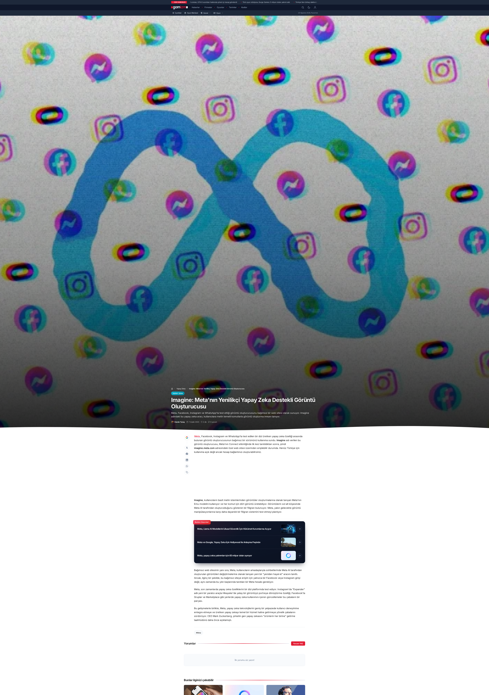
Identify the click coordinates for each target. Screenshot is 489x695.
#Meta (198, 633)
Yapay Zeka (180, 389)
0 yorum (213, 422)
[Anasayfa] (172, 389)
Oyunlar (220, 7)
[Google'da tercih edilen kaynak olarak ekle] (186, 437)
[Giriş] (315, 7)
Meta (197, 436)
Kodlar (244, 7)
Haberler (196, 7)
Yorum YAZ (298, 643)
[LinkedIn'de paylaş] (186, 460)
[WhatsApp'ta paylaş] (186, 466)
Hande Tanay (179, 422)
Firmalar (208, 7)
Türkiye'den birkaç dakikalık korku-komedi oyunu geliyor (317, 2)
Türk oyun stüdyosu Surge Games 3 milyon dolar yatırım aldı (266, 2)
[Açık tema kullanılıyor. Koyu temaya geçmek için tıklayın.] (309, 7)
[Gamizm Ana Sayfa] (179, 7)
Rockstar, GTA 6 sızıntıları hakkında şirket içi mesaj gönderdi (213, 2)
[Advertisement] (249, 476)
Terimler (233, 7)
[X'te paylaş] (186, 447)
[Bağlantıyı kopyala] (186, 472)
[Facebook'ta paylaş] (186, 453)
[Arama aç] (303, 7)
